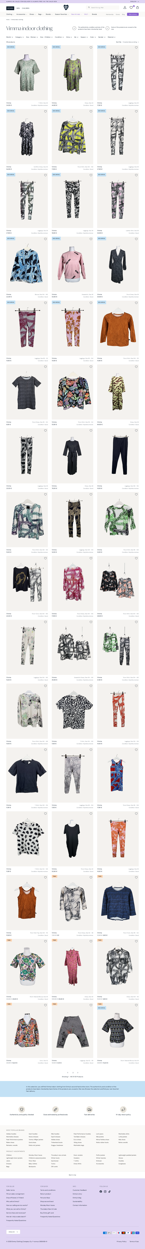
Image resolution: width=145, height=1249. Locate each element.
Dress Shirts (77, 1164)
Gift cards (54, 1166)
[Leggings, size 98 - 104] (72, 328)
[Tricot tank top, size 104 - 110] (27, 902)
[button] (137, 7)
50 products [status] (10, 42)
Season (83, 37)
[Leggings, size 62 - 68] (72, 1030)
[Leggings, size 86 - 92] (27, 328)
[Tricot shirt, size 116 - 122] (72, 392)
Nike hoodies (55, 1134)
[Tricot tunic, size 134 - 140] (27, 583)
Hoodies (121, 1161)
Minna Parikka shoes (102, 1139)
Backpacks (32, 1166)
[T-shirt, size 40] (27, 72)
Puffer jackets (100, 1155)
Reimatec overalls (11, 1145)
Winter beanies (101, 1158)
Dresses (8, 1164)
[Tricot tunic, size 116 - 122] (118, 902)
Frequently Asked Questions (16, 1220)
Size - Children (45, 37)
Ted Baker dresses (79, 1137)
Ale (75, 37)
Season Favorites (61, 14)
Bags (40, 14)
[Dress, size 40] (72, 966)
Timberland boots (56, 1142)
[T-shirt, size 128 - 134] (27, 775)
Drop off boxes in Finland (14, 1198)
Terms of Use (134, 1242)
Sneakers (76, 1158)
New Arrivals (75, 14)
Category (18, 37)
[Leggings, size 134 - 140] (27, 647)
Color (92, 37)
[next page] (78, 1073)
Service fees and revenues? (16, 1213)
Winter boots (55, 1158)
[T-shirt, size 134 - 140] (72, 711)
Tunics (53, 1164)
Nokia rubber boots (102, 1142)
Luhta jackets (123, 1137)
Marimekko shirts (124, 1134)
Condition (58, 37)
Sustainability (77, 1201)
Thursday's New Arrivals (48, 1209)
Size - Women (31, 37)
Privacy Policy (121, 1242)
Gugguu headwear (57, 1145)
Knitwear (99, 1161)
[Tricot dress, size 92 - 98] (72, 902)
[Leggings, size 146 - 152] (118, 455)
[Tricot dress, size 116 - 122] (27, 392)
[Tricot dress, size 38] (118, 264)
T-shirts (76, 1161)
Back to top (72, 1175)
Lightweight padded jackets (127, 1155)
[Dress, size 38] (118, 392)
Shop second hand (46, 1201)
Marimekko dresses (12, 1137)
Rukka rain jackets (34, 1145)
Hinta (68, 37)
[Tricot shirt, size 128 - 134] (27, 519)
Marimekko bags (79, 1145)
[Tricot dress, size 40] (72, 838)
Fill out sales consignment (15, 1194)
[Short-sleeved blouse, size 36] (27, 966)
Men (18, 8)
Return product (45, 1194)
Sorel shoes (32, 1142)
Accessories (20, 14)
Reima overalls (123, 1142)
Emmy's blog (77, 1198)
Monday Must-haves (35, 1155)
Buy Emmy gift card (47, 1213)
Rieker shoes (10, 1142)
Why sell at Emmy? (12, 1201)
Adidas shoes (55, 1139)
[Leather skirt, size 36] (118, 200)
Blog (123, 14)
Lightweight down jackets (14, 1158)
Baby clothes (33, 1164)
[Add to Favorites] (45, 47)
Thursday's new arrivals (58, 1155)
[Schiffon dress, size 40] (27, 136)
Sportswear (54, 1161)
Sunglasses (122, 1164)
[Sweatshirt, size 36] (72, 264)
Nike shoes (122, 1139)
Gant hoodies (33, 1134)
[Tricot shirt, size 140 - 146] (27, 711)
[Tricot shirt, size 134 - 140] (72, 136)
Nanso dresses (33, 1137)
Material (110, 37)
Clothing (9, 14)
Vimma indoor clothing (17, 19)
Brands (48, 14)
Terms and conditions (47, 1190)
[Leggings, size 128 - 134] (72, 519)
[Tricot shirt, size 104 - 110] (118, 328)
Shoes (32, 14)
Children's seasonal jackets (37, 1158)
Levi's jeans (99, 1134)
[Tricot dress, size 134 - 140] (72, 583)
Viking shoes (78, 1142)
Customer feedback (80, 1190)
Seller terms (10, 1190)
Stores (118, 14)
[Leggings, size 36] (118, 136)
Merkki (8, 37)
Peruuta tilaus (45, 1198)
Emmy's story (77, 1194)
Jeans (8, 1161)
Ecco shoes (77, 1139)
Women (10, 8)
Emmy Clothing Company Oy (22, 1242)
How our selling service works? (17, 1205)
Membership (109, 14)
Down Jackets (78, 1155)
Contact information (80, 1205)
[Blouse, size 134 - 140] (27, 264)
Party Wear (32, 1161)
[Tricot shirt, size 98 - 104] (118, 519)
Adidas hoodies (11, 1134)
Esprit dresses (55, 1137)
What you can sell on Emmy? (16, 1209)
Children (25, 8)
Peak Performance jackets (14, 1139)
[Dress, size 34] (72, 72)
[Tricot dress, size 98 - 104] (118, 775)
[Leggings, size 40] (118, 72)
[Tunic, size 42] (27, 1030)
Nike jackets (100, 1137)
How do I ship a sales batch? (16, 1217)
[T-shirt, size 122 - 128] (27, 838)
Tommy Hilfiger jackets (36, 1139)
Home (7, 19)
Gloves (121, 1158)
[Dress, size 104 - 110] (118, 966)
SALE (86, 14)
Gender (100, 37)
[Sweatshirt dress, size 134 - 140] (72, 647)
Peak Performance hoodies (82, 1134)
